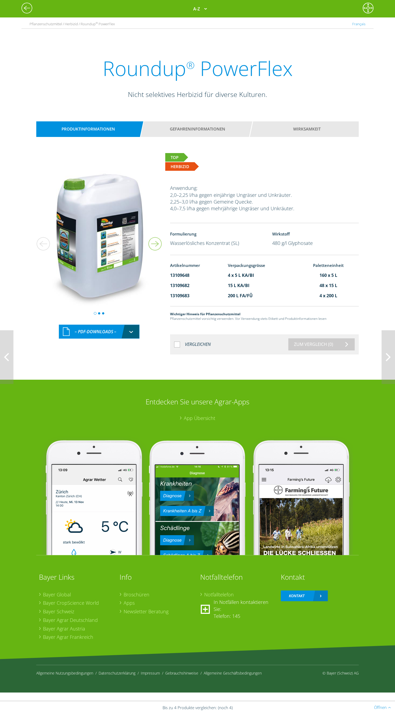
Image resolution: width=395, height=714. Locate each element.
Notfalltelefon (219, 594)
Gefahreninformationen (197, 129)
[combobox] (99, 332)
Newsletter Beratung (146, 611)
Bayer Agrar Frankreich (68, 637)
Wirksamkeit (307, 129)
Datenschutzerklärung (117, 673)
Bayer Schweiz (58, 611)
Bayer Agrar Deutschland (70, 620)
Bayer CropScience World (71, 603)
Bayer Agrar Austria (64, 628)
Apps (129, 603)
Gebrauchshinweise (181, 673)
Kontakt (296, 595)
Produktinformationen (88, 129)
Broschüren (136, 594)
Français (358, 23)
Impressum (150, 673)
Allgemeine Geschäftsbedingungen (233, 673)
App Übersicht (199, 418)
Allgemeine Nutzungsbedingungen (64, 673)
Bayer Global (57, 594)
